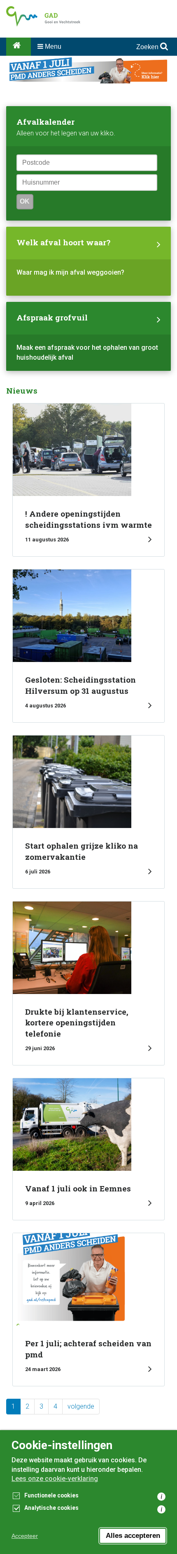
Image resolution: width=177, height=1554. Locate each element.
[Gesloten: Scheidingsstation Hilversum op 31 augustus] (88, 645)
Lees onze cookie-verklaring (55, 1479)
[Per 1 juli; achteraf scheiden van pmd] (88, 1309)
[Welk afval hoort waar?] (88, 261)
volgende (81, 1406)
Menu (52, 46)
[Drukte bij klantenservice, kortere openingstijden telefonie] (88, 983)
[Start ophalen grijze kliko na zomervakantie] (88, 811)
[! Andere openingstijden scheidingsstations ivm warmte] (88, 479)
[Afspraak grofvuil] (88, 336)
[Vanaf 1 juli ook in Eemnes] (88, 1149)
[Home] (18, 47)
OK (25, 201)
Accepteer (25, 1536)
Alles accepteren (133, 1536)
